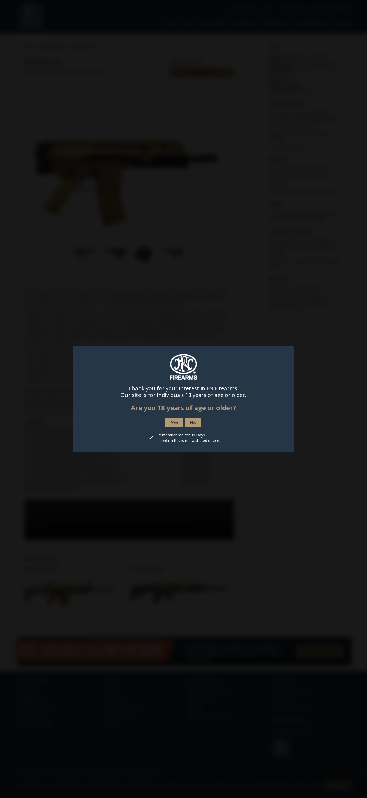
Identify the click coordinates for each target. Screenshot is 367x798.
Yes (174, 422)
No (193, 422)
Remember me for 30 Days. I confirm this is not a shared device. (188, 437)
